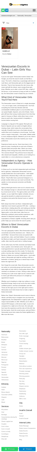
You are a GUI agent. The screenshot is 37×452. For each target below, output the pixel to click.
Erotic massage (24, 336)
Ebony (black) (5, 392)
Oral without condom (25, 366)
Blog (20, 439)
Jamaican (4, 352)
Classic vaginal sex (7, 421)
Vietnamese (5, 379)
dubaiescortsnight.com (8, 15)
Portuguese (4, 364)
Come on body (5, 431)
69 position (4, 409)
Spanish (3, 372)
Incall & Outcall (23, 418)
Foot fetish (22, 341)
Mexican (3, 357)
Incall (20, 413)
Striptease (22, 388)
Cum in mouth (5, 429)
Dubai (21, 406)
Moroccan (4, 359)
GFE (20, 346)
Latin (2, 399)
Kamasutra (22, 358)
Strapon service (24, 386)
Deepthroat (4, 436)
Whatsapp (11, 449)
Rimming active (23, 373)
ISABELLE (6, 51)
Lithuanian (4, 354)
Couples (3, 424)
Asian (3, 389)
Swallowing (22, 393)
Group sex (22, 353)
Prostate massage (24, 371)
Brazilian (4, 339)
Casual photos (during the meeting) (9, 418)
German (3, 349)
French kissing (23, 343)
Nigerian (3, 362)
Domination (22, 331)
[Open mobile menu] (34, 10)
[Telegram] (6, 10)
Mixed (3, 402)
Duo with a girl (23, 333)
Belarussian (4, 337)
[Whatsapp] (3, 10)
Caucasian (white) (6, 394)
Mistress (21, 363)
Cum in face (5, 426)
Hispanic (4, 397)
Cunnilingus (4, 434)
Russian (3, 367)
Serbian (3, 369)
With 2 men (22, 398)
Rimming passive (24, 376)
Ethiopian (4, 344)
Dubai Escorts (23, 431)
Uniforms (22, 396)
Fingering (22, 338)
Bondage (4, 414)
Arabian (3, 387)
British (3, 342)
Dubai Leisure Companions (27, 428)
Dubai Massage (24, 426)
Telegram (29, 449)
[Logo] (18, 4)
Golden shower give (25, 348)
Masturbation (23, 361)
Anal (2, 412)
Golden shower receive (26, 351)
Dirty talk (4, 439)
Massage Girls (23, 436)
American (4, 334)
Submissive (22, 391)
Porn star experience (25, 368)
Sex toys (21, 381)
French (3, 347)
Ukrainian (4, 374)
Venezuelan (4, 377)
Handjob (21, 356)
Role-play (22, 378)
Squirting (22, 383)
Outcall (21, 416)
